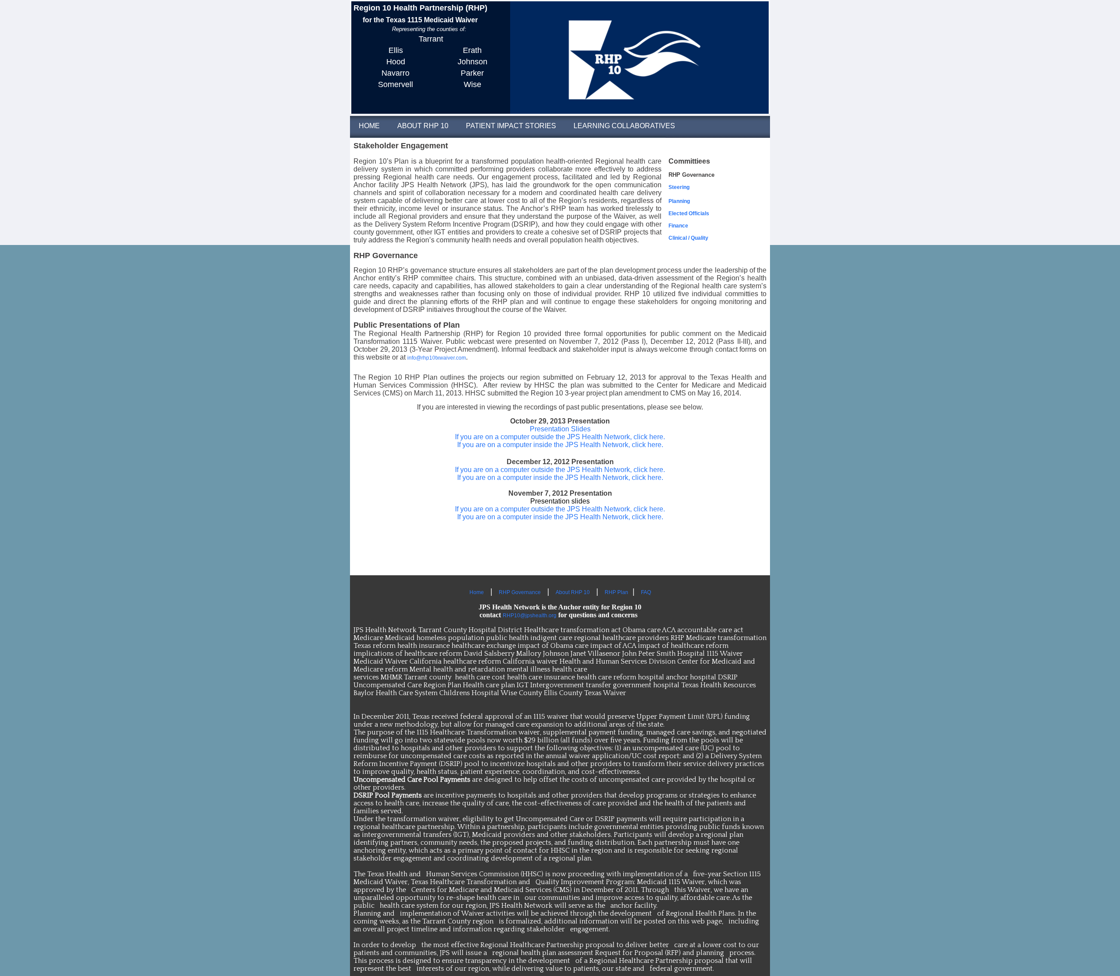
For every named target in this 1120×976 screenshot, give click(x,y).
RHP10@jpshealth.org (529, 615)
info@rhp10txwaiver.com (436, 358)
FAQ (646, 592)
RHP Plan (616, 592)
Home (476, 592)
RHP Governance (520, 592)
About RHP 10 (573, 592)
